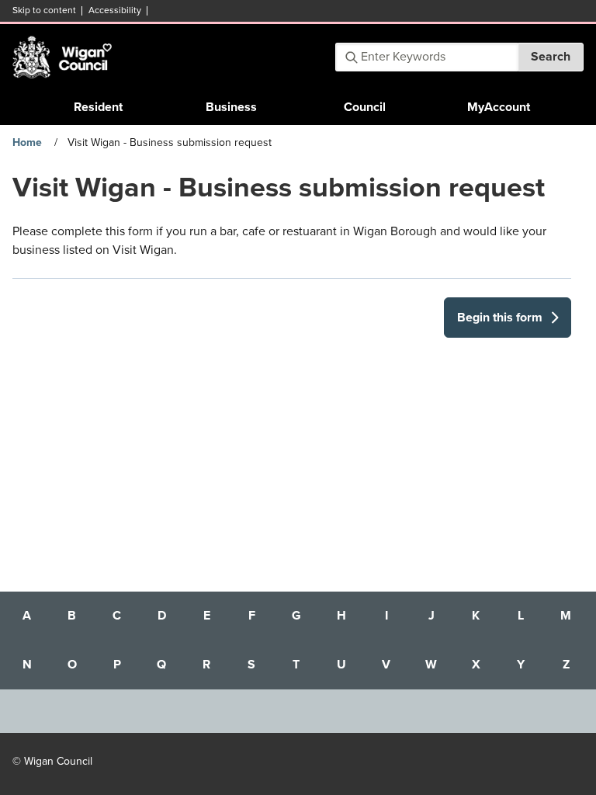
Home (27, 142)
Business (231, 107)
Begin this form (499, 317)
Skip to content (44, 10)
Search (550, 56)
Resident (98, 107)
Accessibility (114, 10)
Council (365, 107)
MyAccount (498, 107)
